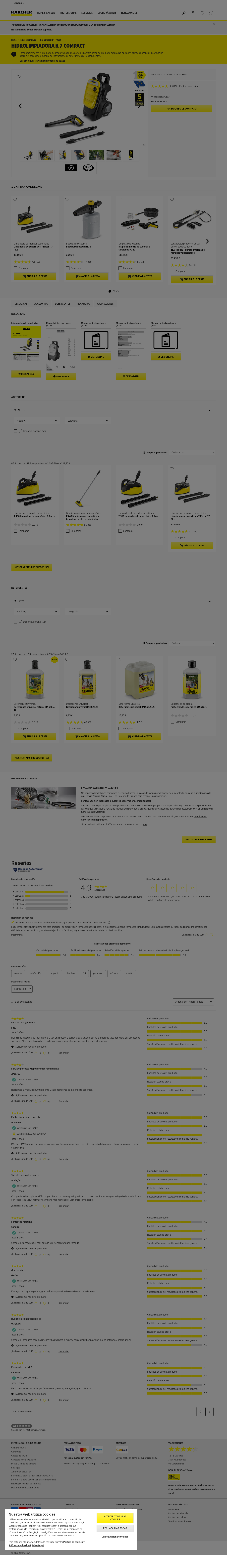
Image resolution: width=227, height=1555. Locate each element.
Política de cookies (73, 1542)
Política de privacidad (20, 1545)
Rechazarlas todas (115, 1528)
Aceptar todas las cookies (115, 1518)
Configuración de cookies (115, 1536)
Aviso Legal (38, 1545)
